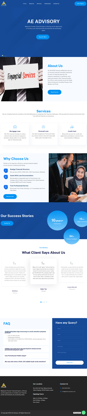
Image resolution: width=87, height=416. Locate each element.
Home (24, 3)
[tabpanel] (43, 271)
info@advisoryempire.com (68, 391)
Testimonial (47, 3)
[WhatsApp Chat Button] (84, 413)
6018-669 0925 (66, 388)
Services (39, 3)
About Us (31, 3)
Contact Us (56, 3)
